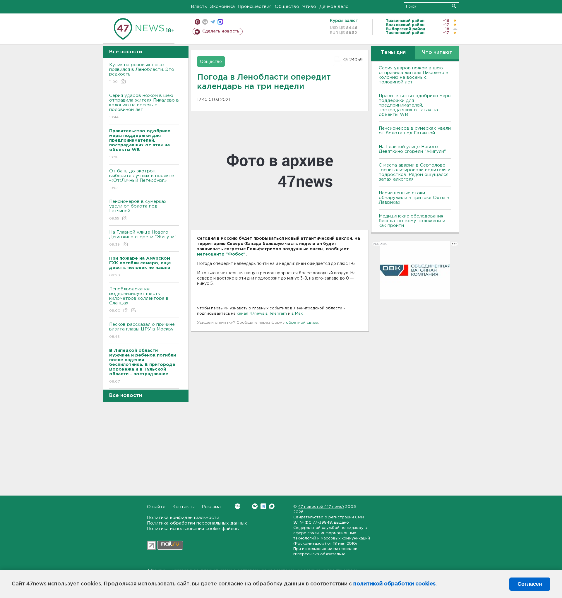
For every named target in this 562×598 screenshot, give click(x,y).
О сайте (156, 507)
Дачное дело (334, 6)
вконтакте (205, 22)
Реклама (211, 507)
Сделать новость (220, 31)
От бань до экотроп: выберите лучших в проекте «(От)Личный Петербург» (141, 179)
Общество (287, 6)
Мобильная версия (197, 22)
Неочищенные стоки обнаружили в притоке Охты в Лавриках (414, 197)
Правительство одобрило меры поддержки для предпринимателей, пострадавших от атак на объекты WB (415, 105)
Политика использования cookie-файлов (193, 529)
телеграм (212, 22)
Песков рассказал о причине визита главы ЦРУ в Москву (142, 330)
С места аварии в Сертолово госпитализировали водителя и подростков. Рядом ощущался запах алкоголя (414, 172)
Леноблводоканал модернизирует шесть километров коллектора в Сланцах (139, 299)
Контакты (183, 507)
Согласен (530, 584)
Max (272, 506)
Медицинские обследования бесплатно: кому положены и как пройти (412, 220)
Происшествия (255, 6)
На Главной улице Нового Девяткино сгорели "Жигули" (143, 238)
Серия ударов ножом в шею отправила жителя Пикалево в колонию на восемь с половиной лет (144, 106)
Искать (454, 6)
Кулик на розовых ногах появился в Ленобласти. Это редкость (141, 73)
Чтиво (309, 6)
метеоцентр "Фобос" (221, 254)
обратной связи (302, 322)
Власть (199, 6)
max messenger (220, 22)
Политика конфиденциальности (183, 518)
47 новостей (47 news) (321, 506)
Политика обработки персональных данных (197, 523)
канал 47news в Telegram (262, 313)
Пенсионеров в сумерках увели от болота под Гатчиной (138, 210)
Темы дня (393, 52)
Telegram (263, 506)
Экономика (222, 6)
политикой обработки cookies (394, 584)
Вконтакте (255, 506)
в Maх (297, 313)
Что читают (437, 52)
